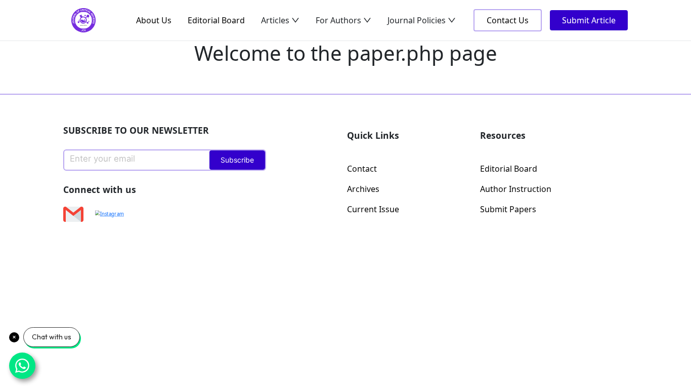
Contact (362, 168)
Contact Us (508, 20)
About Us (153, 20)
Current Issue (373, 209)
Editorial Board (216, 20)
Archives (363, 188)
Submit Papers (508, 209)
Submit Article (589, 20)
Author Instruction (515, 188)
